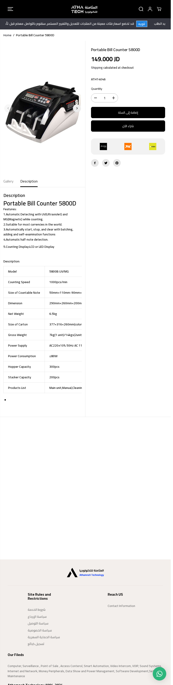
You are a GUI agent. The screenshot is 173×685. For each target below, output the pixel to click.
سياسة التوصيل (38, 623)
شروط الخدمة (37, 609)
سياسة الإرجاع (37, 616)
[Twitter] (106, 163)
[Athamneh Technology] (84, 9)
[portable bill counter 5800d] (42, 108)
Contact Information (121, 605)
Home (7, 35)
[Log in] (150, 9)
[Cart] (159, 9)
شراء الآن (128, 126)
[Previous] (8, 108)
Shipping (97, 67)
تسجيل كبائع (36, 643)
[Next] (77, 108)
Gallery (8, 181)
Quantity (96, 89)
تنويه (145, 24)
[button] (10, 9)
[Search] (141, 9)
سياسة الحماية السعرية (44, 637)
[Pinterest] (117, 163)
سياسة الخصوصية (40, 630)
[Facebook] (95, 163)
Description (29, 181)
